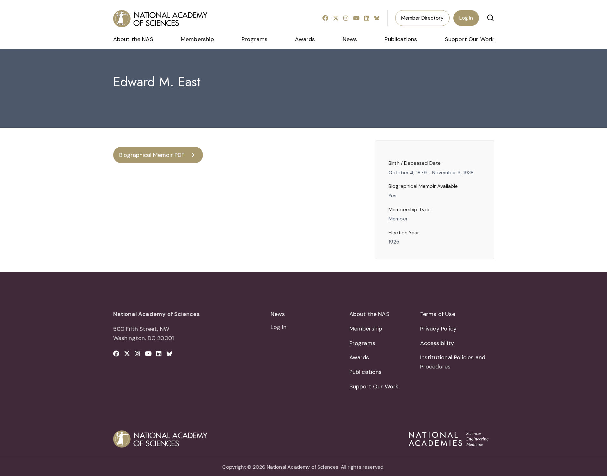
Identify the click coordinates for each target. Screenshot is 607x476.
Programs (254, 39)
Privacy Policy (438, 328)
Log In (466, 18)
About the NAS (133, 39)
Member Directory (422, 18)
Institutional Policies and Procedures (453, 362)
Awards (305, 39)
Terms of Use (437, 314)
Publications (400, 39)
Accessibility (437, 343)
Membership (197, 39)
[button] (490, 18)
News (350, 39)
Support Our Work (469, 39)
